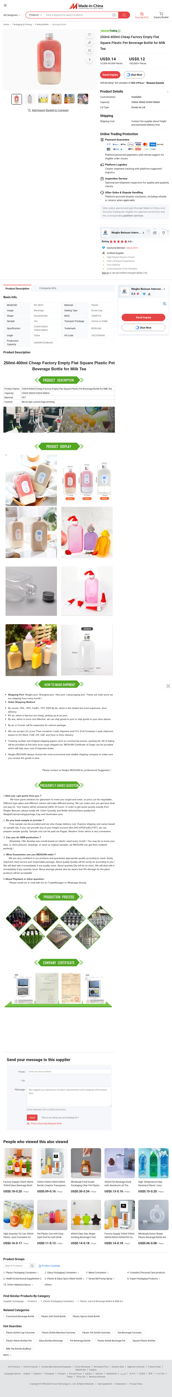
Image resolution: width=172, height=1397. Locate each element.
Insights (92, 1369)
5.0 (133, 293)
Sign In (105, 272)
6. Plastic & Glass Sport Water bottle (63, 1278)
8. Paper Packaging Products (142, 1278)
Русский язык (75, 1373)
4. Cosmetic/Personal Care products (146, 1272)
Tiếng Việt (80, 1376)
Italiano (88, 1373)
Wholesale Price (101, 1366)
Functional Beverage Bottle (20, 1316)
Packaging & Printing (22, 24)
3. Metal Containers (96, 1272)
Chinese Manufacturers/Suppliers (56, 1366)
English (27, 1373)
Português (49, 1373)
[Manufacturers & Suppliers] (86, 6)
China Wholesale (82, 1366)
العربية (123, 1373)
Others (48, 1284)
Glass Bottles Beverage (51, 1340)
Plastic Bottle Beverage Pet (111, 1340)
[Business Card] (164, 303)
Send (32, 1117)
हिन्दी (150, 1373)
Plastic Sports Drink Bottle (86, 1316)
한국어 (133, 1373)
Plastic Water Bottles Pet (19, 1340)
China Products (31, 1366)
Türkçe (70, 1376)
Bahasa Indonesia (97, 1376)
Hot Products (14, 1366)
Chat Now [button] (136, 74)
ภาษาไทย (160, 1373)
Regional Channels (135, 1366)
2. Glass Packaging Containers (61, 1272)
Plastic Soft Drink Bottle (53, 1316)
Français (62, 1373)
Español (37, 1373)
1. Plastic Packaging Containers (19, 1272)
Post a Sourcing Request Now (44, 1123)
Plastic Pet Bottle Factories (96, 1332)
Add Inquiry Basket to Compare (50, 110)
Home (6, 24)
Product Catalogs (50, 1265)
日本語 (142, 1373)
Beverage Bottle (59, 24)
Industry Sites (118, 1366)
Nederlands (111, 1373)
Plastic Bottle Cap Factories (20, 1332)
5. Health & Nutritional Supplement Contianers (27, 1278)
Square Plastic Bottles (144, 1340)
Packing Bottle (42, 24)
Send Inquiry (110, 74)
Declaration (121, 1383)
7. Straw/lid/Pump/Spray (99, 1278)
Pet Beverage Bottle (80, 1340)
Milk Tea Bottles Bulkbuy (18, 1348)
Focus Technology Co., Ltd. (64, 1383)
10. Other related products (17, 1284)
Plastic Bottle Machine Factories (58, 1332)
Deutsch (99, 1373)
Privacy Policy (136, 1383)
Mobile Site (81, 1369)
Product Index (154, 1366)
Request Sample (155, 82)
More (6, 1354)
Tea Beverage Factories (129, 1332)
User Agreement (105, 1383)
